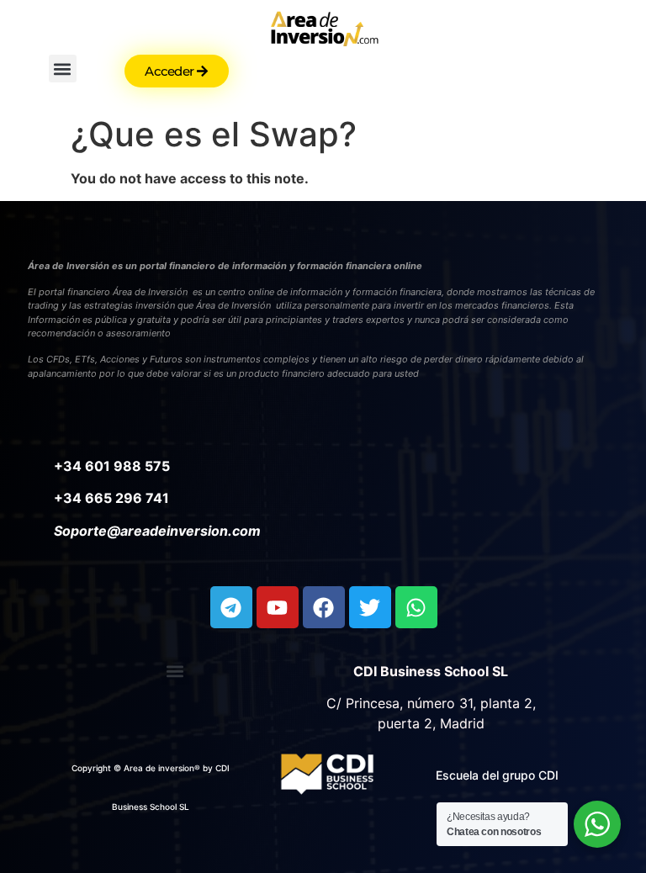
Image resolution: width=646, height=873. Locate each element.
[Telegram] (231, 607)
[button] (63, 68)
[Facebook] (324, 607)
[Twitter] (370, 607)
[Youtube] (278, 607)
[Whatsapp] (416, 607)
